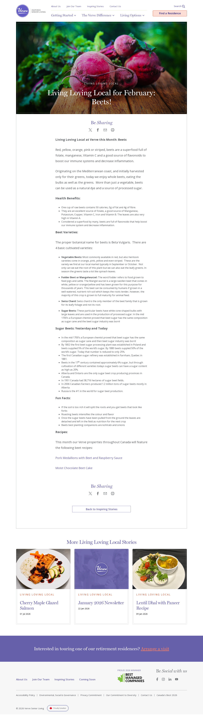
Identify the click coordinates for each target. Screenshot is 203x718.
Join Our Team (74, 6)
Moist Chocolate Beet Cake (73, 468)
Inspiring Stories (95, 6)
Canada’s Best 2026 (167, 695)
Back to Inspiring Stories (101, 509)
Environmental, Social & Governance (57, 695)
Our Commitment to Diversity (121, 695)
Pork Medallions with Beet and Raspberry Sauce (88, 458)
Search (177, 6)
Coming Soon (87, 679)
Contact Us (115, 6)
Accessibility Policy (25, 695)
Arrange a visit (155, 648)
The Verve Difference (96, 15)
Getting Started (62, 15)
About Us (56, 6)
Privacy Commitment (91, 695)
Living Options (130, 15)
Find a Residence (170, 13)
